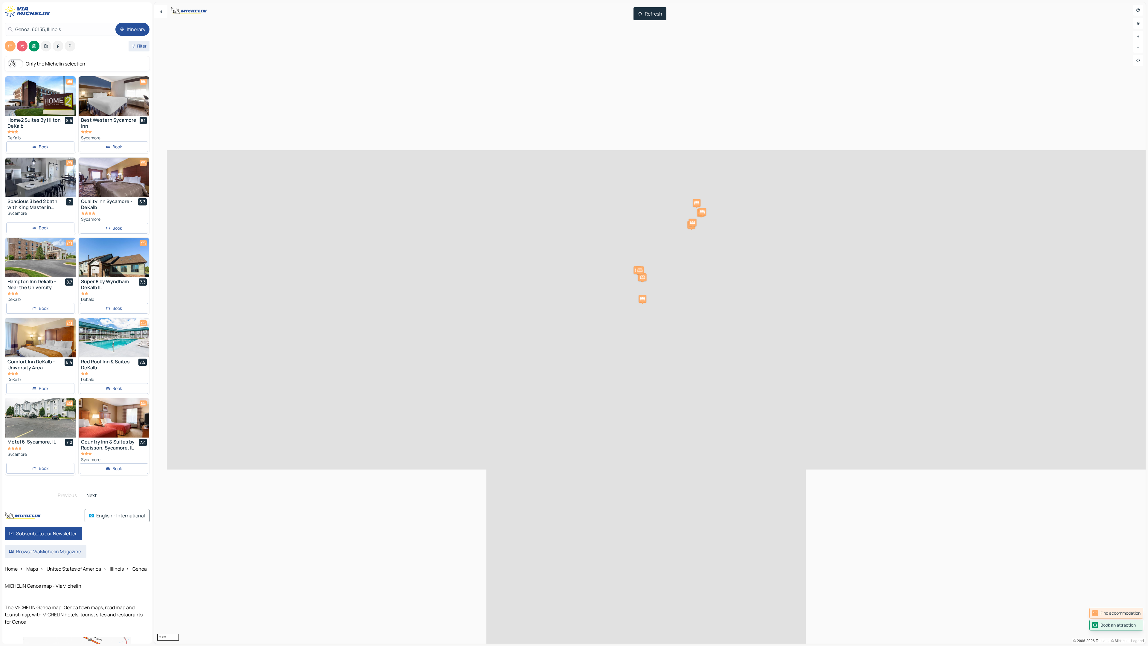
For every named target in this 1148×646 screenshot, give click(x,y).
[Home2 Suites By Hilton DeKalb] (40, 96)
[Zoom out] (1138, 47)
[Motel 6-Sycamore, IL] (40, 418)
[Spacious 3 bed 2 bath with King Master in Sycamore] (40, 177)
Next (91, 495)
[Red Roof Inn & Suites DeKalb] (114, 337)
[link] (1116, 613)
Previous (67, 495)
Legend (1137, 640)
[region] (650, 323)
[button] (696, 203)
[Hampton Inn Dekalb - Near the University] (40, 257)
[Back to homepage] (29, 11)
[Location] (1138, 60)
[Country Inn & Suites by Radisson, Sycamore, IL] (114, 418)
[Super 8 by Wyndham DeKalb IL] (114, 257)
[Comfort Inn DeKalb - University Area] (40, 337)
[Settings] (1138, 23)
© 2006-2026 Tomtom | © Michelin (1101, 640)
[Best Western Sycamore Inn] (114, 96)
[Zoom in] (1138, 36)
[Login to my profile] (1138, 10)
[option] (10, 46)
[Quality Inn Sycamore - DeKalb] (114, 177)
